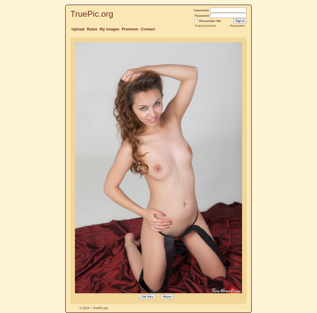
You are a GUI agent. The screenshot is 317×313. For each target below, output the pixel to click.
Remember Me (209, 21)
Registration (237, 25)
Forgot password (205, 25)
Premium (130, 29)
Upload (77, 29)
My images (109, 29)
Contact (148, 29)
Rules (92, 29)
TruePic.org (91, 14)
